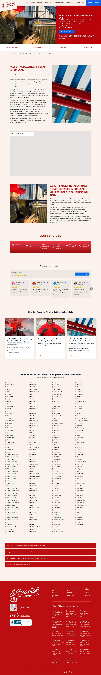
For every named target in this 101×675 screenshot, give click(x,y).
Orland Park (57, 503)
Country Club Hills (12, 527)
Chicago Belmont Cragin (13, 464)
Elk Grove (33, 396)
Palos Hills (56, 510)
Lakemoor (56, 401)
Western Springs (81, 493)
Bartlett (9, 408)
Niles (55, 469)
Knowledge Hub (55, 595)
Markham (56, 435)
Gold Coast (33, 442)
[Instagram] (66, 672)
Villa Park (79, 466)
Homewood (33, 493)
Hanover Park (34, 464)
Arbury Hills (10, 396)
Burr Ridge (10, 435)
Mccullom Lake (58, 440)
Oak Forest (57, 488)
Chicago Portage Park (13, 507)
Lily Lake (56, 408)
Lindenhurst (57, 418)
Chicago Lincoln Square (13, 490)
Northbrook (57, 481)
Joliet (31, 517)
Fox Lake (32, 418)
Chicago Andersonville (13, 457)
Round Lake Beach (82, 418)
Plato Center (57, 524)
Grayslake (33, 449)
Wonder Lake (80, 515)
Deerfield (32, 387)
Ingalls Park (33, 503)
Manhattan (56, 433)
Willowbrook (80, 507)
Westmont (80, 495)
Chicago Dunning (11, 466)
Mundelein (56, 457)
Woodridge (80, 517)
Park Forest (57, 512)
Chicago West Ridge (12, 517)
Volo (78, 471)
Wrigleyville (80, 522)
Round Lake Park (81, 423)
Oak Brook (56, 486)
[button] (93, 3)
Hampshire (33, 462)
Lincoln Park (57, 411)
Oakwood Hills (58, 495)
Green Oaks (33, 452)
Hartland (32, 469)
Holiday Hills (33, 488)
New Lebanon (57, 464)
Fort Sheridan (34, 416)
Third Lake (80, 452)
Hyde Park (33, 498)
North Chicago (57, 476)
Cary (8, 447)
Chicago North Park (12, 500)
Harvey (32, 471)
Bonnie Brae (10, 420)
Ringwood (80, 387)
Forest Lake (33, 411)
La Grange (33, 531)
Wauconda (80, 476)
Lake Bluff (56, 384)
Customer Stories (72, 588)
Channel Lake (10, 449)
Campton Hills (11, 442)
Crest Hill (9, 529)
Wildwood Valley (81, 500)
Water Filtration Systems (45, 246)
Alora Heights (10, 389)
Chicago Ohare (11, 505)
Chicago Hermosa (11, 478)
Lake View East (58, 394)
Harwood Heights (35, 474)
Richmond (79, 382)
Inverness (32, 510)
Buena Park (10, 425)
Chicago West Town (12, 519)
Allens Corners (11, 384)
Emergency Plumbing (70, 591)
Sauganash (80, 425)
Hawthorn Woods (35, 476)
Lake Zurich (57, 399)
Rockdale (79, 399)
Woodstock (80, 519)
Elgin (31, 394)
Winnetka (79, 512)
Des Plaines (33, 389)
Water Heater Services (58, 246)
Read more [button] (35, 293)
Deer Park (33, 384)
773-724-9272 (80, 2)
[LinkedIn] (64, 672)
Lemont (56, 404)
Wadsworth (80, 474)
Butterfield (10, 440)
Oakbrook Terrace (58, 493)
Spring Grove (80, 445)
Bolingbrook (10, 418)
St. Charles (80, 447)
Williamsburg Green (82, 505)
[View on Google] (13, 283)
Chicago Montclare (12, 495)
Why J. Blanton (54, 591)
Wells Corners (81, 483)
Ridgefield (80, 384)
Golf (31, 445)
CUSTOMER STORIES (58, 2)
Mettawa (56, 445)
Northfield (56, 483)
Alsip (8, 392)
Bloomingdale (11, 413)
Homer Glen (33, 490)
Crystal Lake (10, 531)
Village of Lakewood (82, 469)
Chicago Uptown (11, 515)
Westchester (80, 490)
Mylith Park (57, 459)
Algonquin (9, 382)
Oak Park (56, 490)
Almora (9, 387)
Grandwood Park (34, 447)
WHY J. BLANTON (30, 2)
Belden (9, 411)
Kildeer (32, 524)
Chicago (9, 452)
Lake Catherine (58, 387)
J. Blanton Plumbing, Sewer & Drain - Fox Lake (79, 20)
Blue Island (10, 416)
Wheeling (79, 498)
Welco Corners (81, 481)
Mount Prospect (58, 454)
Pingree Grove (57, 517)
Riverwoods (80, 396)
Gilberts (32, 433)
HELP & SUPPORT (88, 47)
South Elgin (80, 440)
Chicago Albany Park (12, 454)
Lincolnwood (57, 416)
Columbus (9, 524)
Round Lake (80, 416)
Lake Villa (56, 396)
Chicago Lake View (12, 488)
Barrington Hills (11, 406)
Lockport (56, 420)
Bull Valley (10, 430)
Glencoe (32, 437)
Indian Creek (33, 500)
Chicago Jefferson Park (13, 486)
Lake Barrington (58, 382)
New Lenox (57, 466)
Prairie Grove (57, 527)
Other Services (84, 246)
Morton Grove (57, 452)
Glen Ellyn (33, 435)
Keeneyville (33, 519)
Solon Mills (80, 437)
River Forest (80, 389)
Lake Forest (57, 389)
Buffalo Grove (11, 428)
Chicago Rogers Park (12, 512)
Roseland (79, 408)
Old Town (56, 500)
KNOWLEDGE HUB (38, 47)
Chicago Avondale (12, 462)
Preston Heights (58, 529)
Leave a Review (25, 607)
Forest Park (33, 413)
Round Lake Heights (82, 420)
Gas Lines (30, 246)
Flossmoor (33, 408)
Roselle (79, 411)
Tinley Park (80, 454)
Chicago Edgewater (12, 469)
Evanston (32, 401)
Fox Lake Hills (34, 420)
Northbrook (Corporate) (58, 611)
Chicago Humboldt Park (13, 481)
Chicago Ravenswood (13, 510)
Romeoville (80, 404)
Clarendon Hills (11, 522)
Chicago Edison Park (12, 471)
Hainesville (33, 459)
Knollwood (33, 529)
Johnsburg (33, 515)
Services (54, 588)
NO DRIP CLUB (47, 2)
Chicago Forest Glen (12, 474)
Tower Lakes (80, 457)
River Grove (80, 392)
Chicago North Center (13, 498)
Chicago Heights (11, 476)
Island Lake (33, 512)
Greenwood (33, 454)
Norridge (56, 471)
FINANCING (63, 47)
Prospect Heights (58, 531)
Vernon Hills (80, 464)
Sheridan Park (80, 433)
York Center (80, 524)
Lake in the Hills (58, 392)
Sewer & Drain (71, 246)
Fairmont (32, 404)
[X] (71, 672)
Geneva (32, 430)
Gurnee (32, 457)
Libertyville (57, 406)
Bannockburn (10, 404)
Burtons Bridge (11, 437)
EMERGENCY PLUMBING (12, 47)
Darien (32, 382)
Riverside (79, 394)
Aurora (9, 401)
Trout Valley (80, 459)
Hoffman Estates (34, 486)
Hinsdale (32, 483)
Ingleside (32, 505)
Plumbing (16, 54)
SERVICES (39, 2)
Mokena (56, 449)
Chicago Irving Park (12, 483)
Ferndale (32, 406)
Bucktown (9, 423)
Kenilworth (33, 522)
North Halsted (57, 478)
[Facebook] (69, 672)
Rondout (79, 406)
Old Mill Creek (57, 498)
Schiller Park (80, 430)
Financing (87, 592)
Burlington (10, 433)
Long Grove (57, 428)
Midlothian (56, 447)
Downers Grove (34, 392)
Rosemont (80, 413)
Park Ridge (56, 515)
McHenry (56, 442)
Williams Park (80, 503)
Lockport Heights (58, 423)
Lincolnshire (57, 413)
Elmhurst (32, 399)
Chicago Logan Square (13, 493)
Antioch (9, 394)
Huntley (32, 495)
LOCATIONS (68, 2)
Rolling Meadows (81, 401)
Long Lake (56, 430)
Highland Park (34, 478)
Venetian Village (81, 462)
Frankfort (32, 423)
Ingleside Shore (34, 507)
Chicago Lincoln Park (72, 622)
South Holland (81, 442)
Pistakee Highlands (59, 519)
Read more (9, 356)
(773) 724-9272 (68, 28)
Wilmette (79, 510)
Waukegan (80, 478)
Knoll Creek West (35, 527)
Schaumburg (80, 428)
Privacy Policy (60, 672)
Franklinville (33, 428)
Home (11, 54)
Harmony (32, 466)
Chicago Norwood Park (13, 503)
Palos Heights (57, 507)
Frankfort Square (34, 425)
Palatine (56, 505)
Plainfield (56, 522)
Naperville (56, 462)
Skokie (78, 435)
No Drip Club (70, 595)
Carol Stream (10, 445)
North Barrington (58, 474)
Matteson (56, 437)
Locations (87, 595)
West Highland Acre (82, 486)
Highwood (33, 481)
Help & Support (87, 588)
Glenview (32, 440)
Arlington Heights (11, 399)
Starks (78, 449)
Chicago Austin (11, 459)
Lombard (56, 425)
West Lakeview (81, 488)
